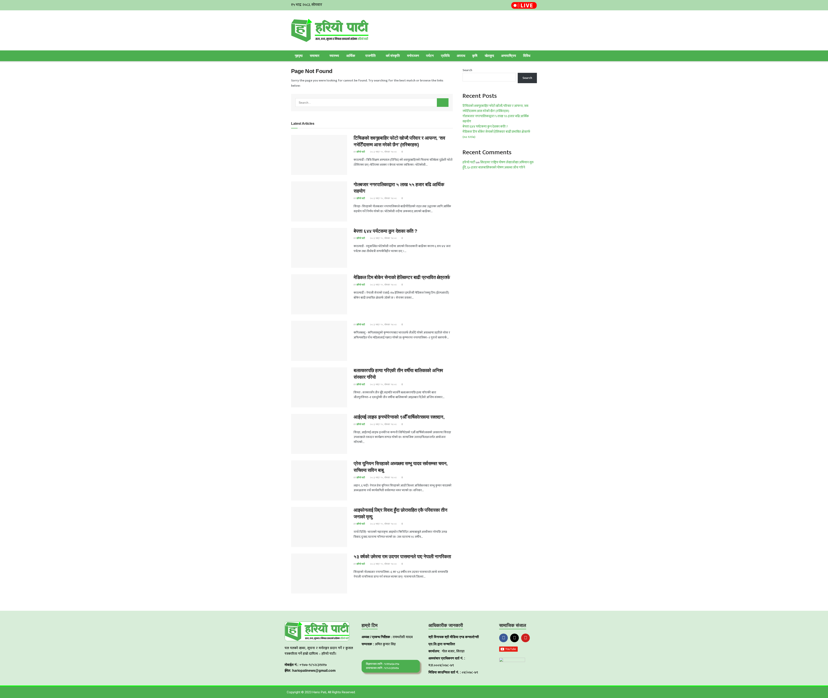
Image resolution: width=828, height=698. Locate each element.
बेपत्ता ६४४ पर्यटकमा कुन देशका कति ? (385, 231)
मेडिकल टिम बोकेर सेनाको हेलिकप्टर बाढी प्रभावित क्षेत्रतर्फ (402, 277)
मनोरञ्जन (413, 56)
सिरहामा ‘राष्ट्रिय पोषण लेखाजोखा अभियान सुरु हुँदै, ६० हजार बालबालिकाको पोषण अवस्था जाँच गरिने (498, 165)
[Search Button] (442, 102)
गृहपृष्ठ (299, 56)
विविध (526, 56)
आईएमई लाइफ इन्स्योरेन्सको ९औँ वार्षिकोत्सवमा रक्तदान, (399, 417)
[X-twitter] (514, 638)
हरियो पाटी (361, 151)
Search (467, 70)
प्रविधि (445, 56)
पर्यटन (430, 56)
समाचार (314, 56)
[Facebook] (503, 638)
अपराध (461, 56)
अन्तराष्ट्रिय (508, 56)
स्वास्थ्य (334, 56)
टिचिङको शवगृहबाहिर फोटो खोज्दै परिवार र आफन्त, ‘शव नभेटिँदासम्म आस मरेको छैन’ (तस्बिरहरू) (495, 108)
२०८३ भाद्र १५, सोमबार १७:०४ (383, 151)
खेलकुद (489, 56)
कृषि (474, 56)
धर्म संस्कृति (393, 56)
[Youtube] (525, 638)
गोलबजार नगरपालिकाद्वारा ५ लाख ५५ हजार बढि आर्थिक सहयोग (496, 119)
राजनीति (370, 56)
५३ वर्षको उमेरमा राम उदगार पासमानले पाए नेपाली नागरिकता (402, 556)
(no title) (469, 137)
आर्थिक (350, 56)
